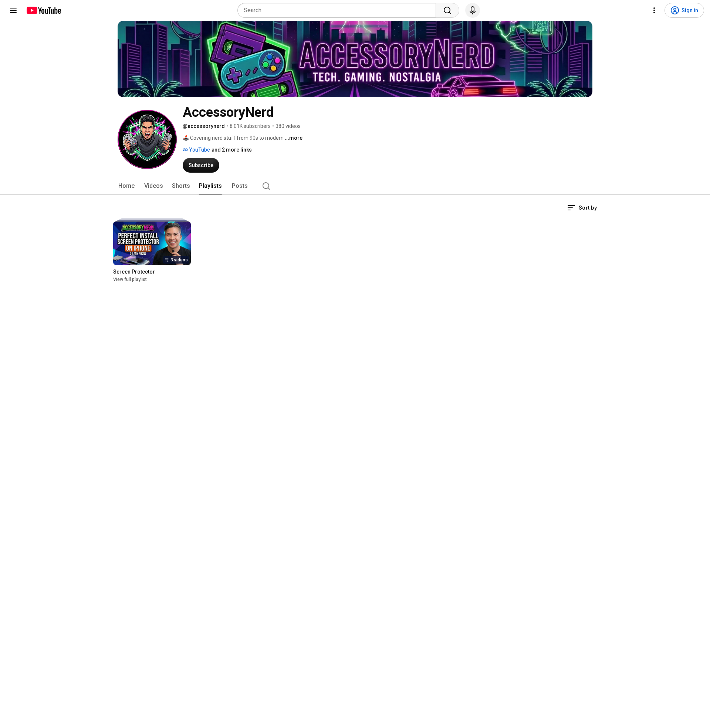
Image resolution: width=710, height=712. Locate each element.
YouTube (199, 150)
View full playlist (130, 279)
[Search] (447, 10)
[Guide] (13, 10)
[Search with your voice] (472, 10)
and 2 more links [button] (232, 150)
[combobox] (339, 10)
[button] (582, 207)
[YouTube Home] (43, 10)
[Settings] (654, 10)
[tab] (126, 186)
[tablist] (355, 186)
